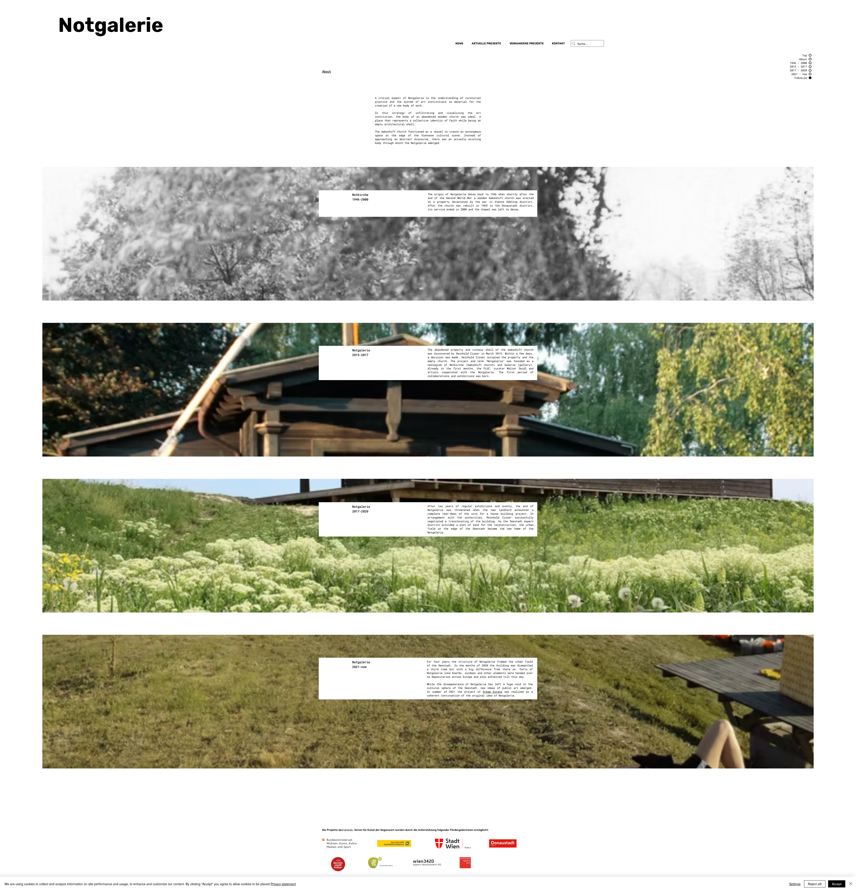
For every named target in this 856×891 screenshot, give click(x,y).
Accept (837, 884)
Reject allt (815, 884)
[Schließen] (850, 883)
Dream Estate (492, 691)
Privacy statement (283, 884)
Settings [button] (794, 884)
